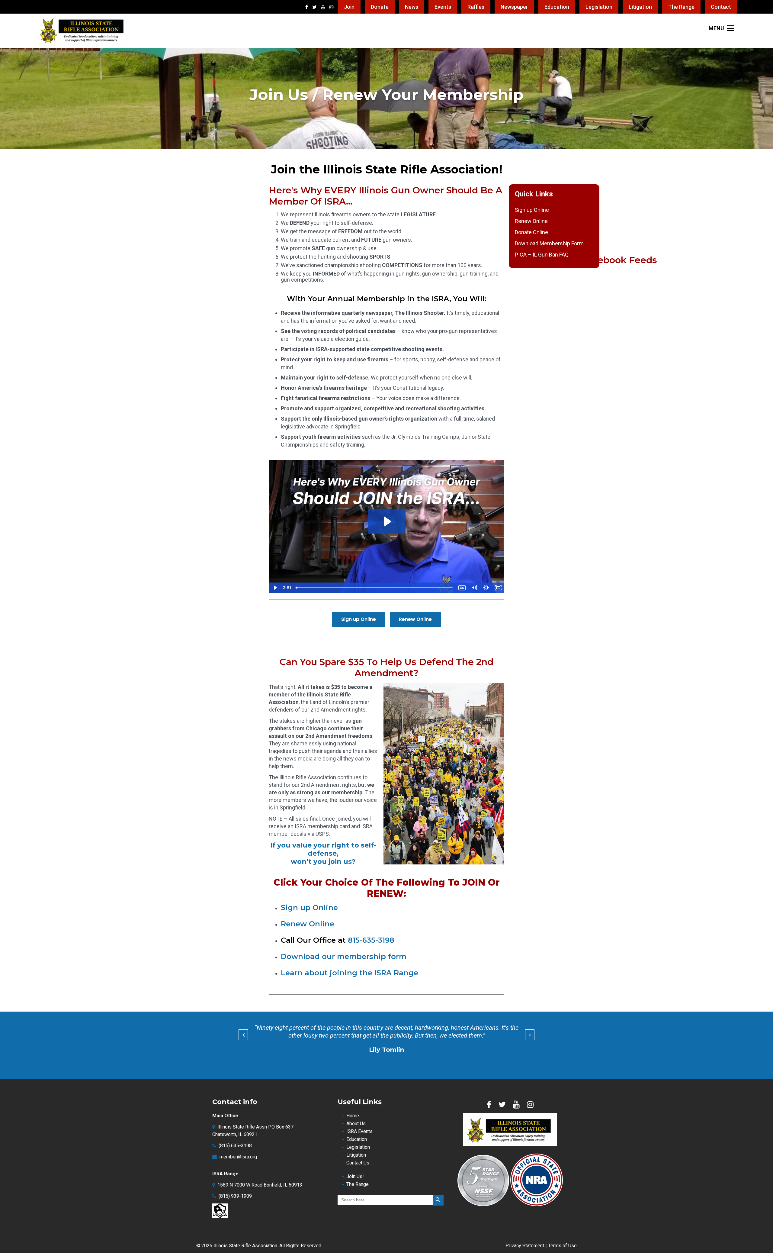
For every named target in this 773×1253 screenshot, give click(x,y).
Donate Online (531, 232)
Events (443, 7)
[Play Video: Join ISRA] (387, 521)
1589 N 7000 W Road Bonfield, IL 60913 (259, 1185)
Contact (721, 7)
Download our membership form (343, 956)
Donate (380, 7)
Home (352, 1116)
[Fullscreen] (498, 588)
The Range (681, 7)
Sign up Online (532, 210)
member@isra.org (238, 1157)
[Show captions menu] (462, 588)
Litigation (640, 7)
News (411, 7)
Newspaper (514, 7)
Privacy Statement (524, 1245)
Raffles (475, 7)
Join (349, 7)
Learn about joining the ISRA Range (349, 972)
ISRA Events (359, 1131)
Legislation (598, 7)
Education (556, 7)
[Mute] (474, 588)
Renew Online (531, 221)
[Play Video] (275, 588)
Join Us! (355, 1176)
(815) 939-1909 (235, 1196)
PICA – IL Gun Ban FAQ (542, 254)
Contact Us (357, 1163)
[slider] (375, 588)
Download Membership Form (549, 243)
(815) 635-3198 (235, 1145)
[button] (243, 1034)
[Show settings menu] (486, 588)
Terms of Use (562, 1245)
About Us (356, 1123)
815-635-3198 (371, 940)
